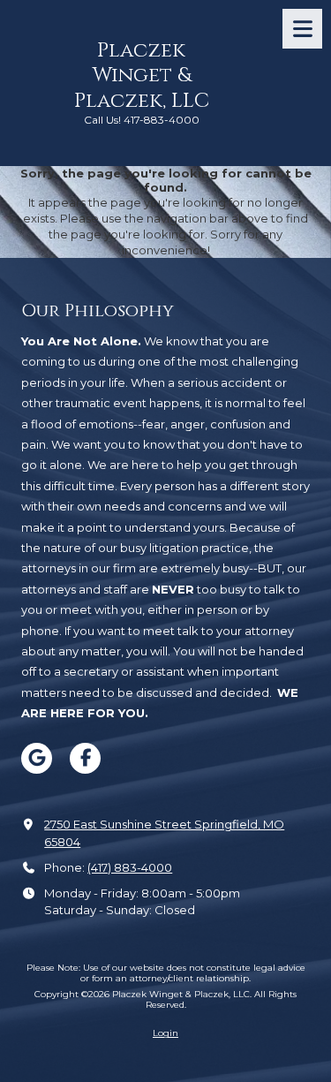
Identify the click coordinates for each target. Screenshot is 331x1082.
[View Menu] (302, 29)
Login (165, 1033)
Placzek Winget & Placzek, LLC (141, 76)
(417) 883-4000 (129, 867)
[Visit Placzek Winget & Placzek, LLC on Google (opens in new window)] (36, 758)
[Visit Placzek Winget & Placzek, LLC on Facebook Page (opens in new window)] (85, 758)
